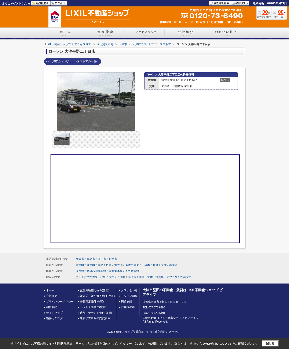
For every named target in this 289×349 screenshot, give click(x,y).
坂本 (108, 265)
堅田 (78, 277)
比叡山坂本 (146, 277)
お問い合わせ (129, 290)
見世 (164, 265)
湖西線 (80, 271)
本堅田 (80, 265)
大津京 (113, 277)
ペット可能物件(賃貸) (93, 307)
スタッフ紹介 (129, 295)
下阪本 (146, 265)
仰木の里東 (132, 265)
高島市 (91, 258)
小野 (103, 277)
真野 (155, 265)
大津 (169, 277)
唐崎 (122, 277)
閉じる (270, 343)
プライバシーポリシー (60, 301)
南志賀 (173, 265)
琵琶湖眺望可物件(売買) (94, 290)
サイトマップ (54, 312)
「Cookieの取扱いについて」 (215, 343)
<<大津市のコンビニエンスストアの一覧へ (72, 61)
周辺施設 (126, 301)
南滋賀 (132, 277)
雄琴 (100, 265)
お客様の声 (128, 307)
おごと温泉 (91, 277)
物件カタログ (54, 318)
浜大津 (118, 265)
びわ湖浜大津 (183, 277)
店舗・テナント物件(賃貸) (96, 312)
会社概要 (51, 295)
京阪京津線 (132, 271)
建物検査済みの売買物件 (95, 318)
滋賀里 (160, 277)
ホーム (50, 290)
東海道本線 (115, 271)
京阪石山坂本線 (96, 271)
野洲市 (113, 258)
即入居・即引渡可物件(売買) (97, 295)
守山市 (102, 258)
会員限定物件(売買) (92, 301)
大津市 (80, 258)
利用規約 (51, 307)
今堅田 (91, 265)
